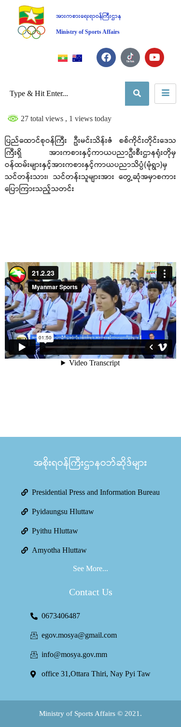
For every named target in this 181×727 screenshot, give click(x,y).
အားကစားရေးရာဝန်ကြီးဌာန (88, 16)
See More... (90, 568)
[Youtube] (154, 57)
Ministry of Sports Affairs (88, 31)
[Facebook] (106, 57)
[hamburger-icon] (165, 94)
